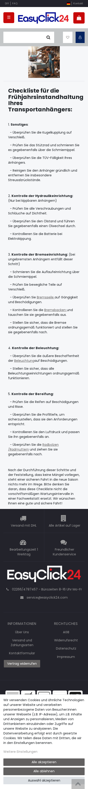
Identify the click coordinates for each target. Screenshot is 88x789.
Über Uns (22, 632)
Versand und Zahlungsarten (22, 642)
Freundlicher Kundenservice (64, 551)
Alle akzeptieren (44, 762)
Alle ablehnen (44, 771)
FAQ (14, 3)
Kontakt (78, 3)
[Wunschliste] (67, 37)
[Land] (68, 3)
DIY (7, 3)
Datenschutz (66, 648)
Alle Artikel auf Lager (64, 525)
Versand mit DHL (24, 525)
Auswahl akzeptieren (44, 780)
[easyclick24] (44, 575)
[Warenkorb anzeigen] (79, 18)
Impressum (66, 657)
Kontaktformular (22, 653)
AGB (66, 632)
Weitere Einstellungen (20, 751)
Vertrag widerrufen (22, 663)
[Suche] (48, 37)
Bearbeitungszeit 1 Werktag (24, 551)
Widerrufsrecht (66, 640)
